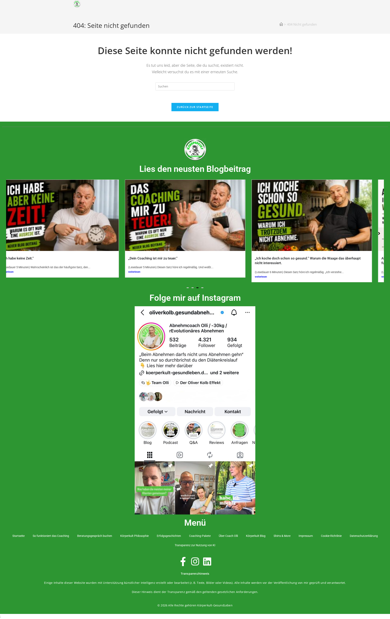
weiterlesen (28, 271)
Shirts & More (282, 535)
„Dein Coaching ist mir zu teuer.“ (46, 258)
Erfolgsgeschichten (169, 535)
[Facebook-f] (183, 561)
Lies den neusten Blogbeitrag (195, 169)
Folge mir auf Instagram (195, 298)
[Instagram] (195, 561)
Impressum (306, 535)
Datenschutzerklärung (364, 535)
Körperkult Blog (255, 535)
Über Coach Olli (228, 535)
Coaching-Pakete (200, 535)
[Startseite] (281, 24)
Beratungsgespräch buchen (94, 535)
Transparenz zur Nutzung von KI (195, 545)
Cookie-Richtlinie (331, 535)
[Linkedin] (207, 561)
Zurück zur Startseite (195, 107)
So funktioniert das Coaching (51, 535)
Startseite (18, 535)
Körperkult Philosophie (134, 535)
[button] (187, 287)
